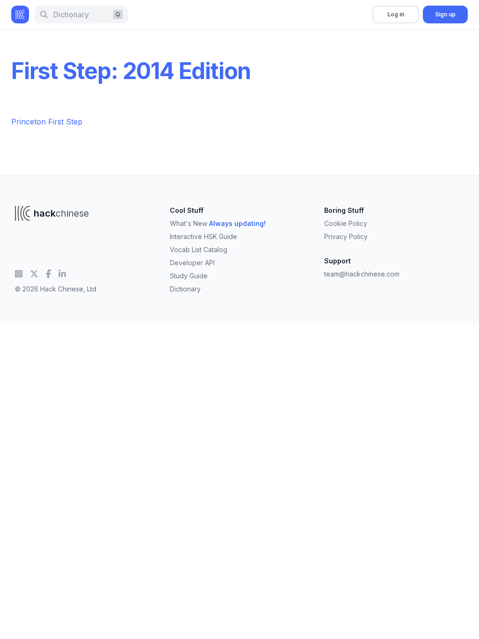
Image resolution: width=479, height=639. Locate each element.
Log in (395, 14)
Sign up (445, 14)
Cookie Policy (345, 223)
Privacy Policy (346, 236)
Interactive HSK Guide (203, 236)
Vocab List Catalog (198, 250)
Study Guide (189, 276)
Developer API (192, 263)
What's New (218, 223)
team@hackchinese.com (361, 274)
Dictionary (185, 289)
